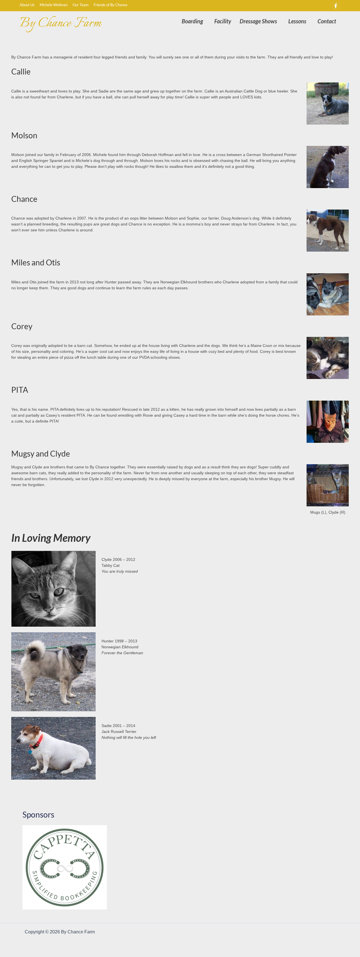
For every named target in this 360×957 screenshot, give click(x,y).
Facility (222, 21)
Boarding (192, 21)
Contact (327, 21)
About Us (28, 5)
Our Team (81, 5)
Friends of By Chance (110, 5)
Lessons (297, 21)
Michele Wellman (54, 5)
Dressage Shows (258, 21)
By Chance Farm (60, 23)
